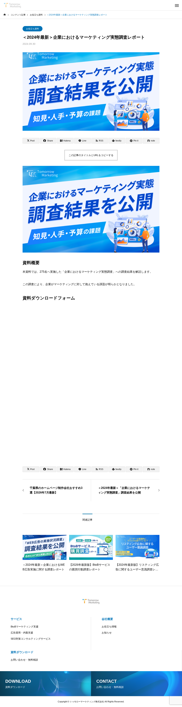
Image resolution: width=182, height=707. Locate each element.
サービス (16, 618)
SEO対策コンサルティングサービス (31, 638)
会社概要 (107, 618)
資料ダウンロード (22, 652)
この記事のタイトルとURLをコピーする (91, 155)
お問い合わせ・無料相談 (24, 659)
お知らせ (107, 632)
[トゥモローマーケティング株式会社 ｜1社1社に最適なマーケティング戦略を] (12, 5)
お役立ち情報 (109, 626)
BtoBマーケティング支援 (24, 626)
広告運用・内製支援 (22, 632)
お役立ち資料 (32, 28)
